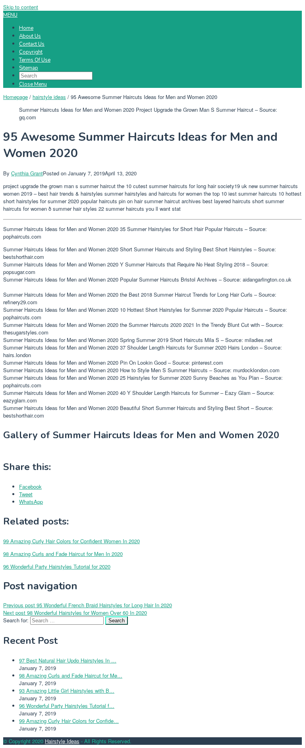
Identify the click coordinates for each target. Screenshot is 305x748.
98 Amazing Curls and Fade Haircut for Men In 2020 (63, 554)
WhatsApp (31, 501)
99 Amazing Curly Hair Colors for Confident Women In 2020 (71, 541)
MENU (10, 15)
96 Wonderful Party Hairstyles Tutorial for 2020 (56, 566)
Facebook (30, 486)
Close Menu (33, 84)
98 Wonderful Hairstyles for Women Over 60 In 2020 (75, 612)
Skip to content (20, 7)
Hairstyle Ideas (62, 741)
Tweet (26, 494)
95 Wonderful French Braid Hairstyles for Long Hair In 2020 (87, 605)
